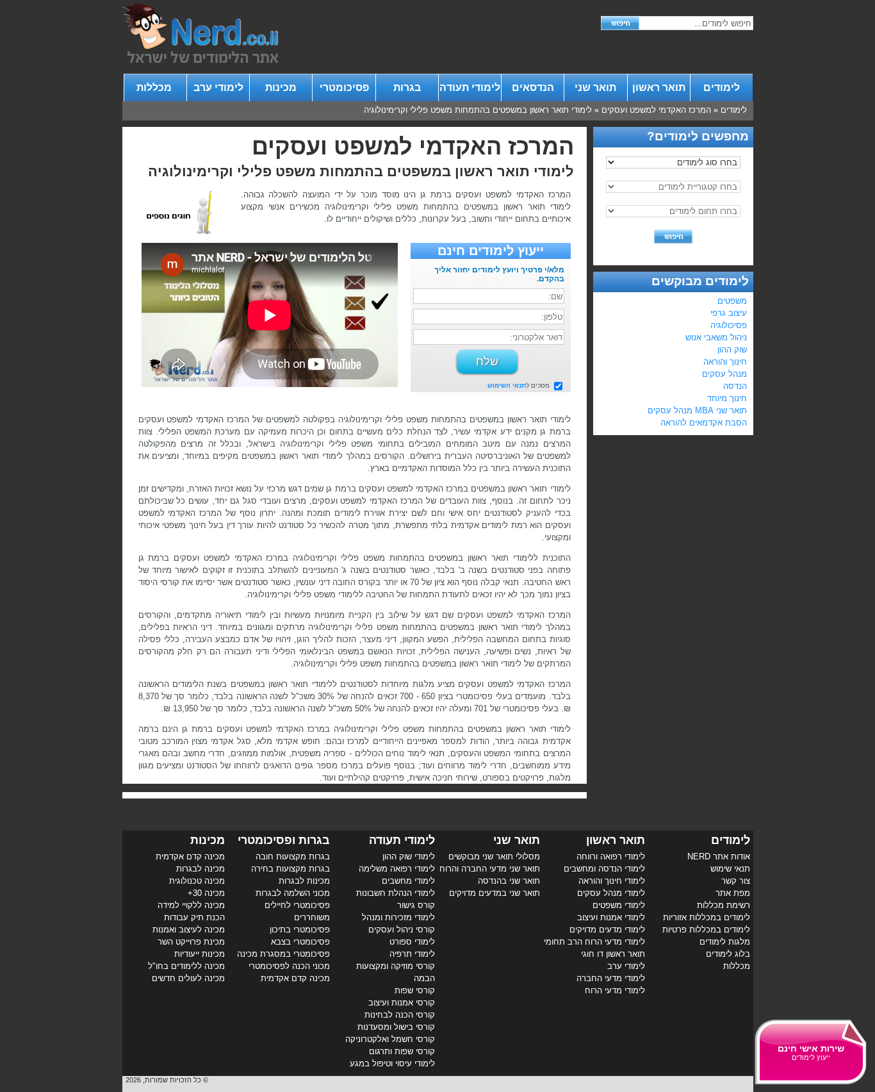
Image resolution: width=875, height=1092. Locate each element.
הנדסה (735, 386)
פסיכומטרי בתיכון (300, 929)
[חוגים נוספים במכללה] (186, 237)
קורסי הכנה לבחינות (399, 1015)
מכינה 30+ (206, 893)
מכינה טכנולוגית (197, 881)
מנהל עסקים (724, 374)
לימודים (721, 87)
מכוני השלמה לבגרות (293, 893)
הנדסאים (533, 87)
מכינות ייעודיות (199, 954)
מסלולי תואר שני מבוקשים (494, 856)
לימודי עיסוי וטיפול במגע (392, 1063)
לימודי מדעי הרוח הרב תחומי (594, 942)
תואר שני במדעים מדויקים (494, 893)
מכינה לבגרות (200, 868)
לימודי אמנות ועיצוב (611, 917)
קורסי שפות (415, 990)
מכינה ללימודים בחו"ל (186, 966)
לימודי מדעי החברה (611, 978)
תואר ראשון (658, 87)
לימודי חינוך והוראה (611, 881)
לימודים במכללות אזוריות (706, 917)
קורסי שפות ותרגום (402, 1051)
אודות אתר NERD (718, 856)
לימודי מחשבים (408, 881)
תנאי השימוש (506, 385)
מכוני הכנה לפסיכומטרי (289, 966)
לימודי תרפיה (412, 954)
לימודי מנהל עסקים (611, 893)
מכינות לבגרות (304, 881)
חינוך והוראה (725, 362)
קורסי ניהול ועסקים (401, 929)
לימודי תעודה (469, 87)
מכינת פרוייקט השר (191, 942)
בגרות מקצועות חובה (293, 856)
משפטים (732, 301)
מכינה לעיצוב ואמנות (188, 929)
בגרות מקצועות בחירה (290, 868)
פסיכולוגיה (728, 325)
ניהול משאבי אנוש (716, 337)
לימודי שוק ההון (408, 856)
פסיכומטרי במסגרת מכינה (283, 954)
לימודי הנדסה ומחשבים (604, 868)
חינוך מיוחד (727, 398)
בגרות (407, 87)
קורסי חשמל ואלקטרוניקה (390, 1039)
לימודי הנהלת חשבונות (395, 893)
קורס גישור (416, 905)
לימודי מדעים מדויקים (607, 929)
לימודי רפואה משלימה (397, 868)
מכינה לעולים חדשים (188, 978)
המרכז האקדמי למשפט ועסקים (656, 110)
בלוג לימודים (728, 954)
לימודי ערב (218, 87)
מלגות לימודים (724, 942)
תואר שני (595, 87)
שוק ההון (732, 349)
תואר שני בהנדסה (509, 881)
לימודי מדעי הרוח (615, 990)
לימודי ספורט (412, 942)
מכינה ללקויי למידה (191, 905)
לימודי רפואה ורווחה (611, 856)
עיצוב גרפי (728, 313)
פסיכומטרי (344, 87)
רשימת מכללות (723, 905)
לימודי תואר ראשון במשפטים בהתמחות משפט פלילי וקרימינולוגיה (478, 110)
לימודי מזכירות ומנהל (398, 917)
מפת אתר (733, 893)
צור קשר (735, 881)
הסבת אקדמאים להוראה (703, 422)
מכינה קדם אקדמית (295, 978)
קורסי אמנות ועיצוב (401, 1002)
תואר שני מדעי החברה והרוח (489, 868)
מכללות (155, 87)
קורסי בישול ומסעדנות (396, 1027)
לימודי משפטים (619, 905)
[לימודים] (200, 60)
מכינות (281, 87)
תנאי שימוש (730, 868)
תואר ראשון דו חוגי (613, 954)
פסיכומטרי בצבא (300, 942)
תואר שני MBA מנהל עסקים (697, 410)
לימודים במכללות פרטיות (706, 929)
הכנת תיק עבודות (194, 917)
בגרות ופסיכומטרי (284, 840)
